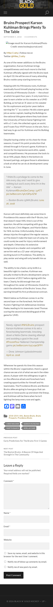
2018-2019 (14, 416)
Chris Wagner (12, 424)
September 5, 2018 (13, 37)
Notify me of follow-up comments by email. (27, 561)
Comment (9, 481)
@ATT (39, 190)
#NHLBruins (27, 325)
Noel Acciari (29, 428)
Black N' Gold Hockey (26, 601)
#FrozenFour (13, 342)
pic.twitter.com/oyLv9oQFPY (28, 345)
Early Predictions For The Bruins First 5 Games (25, 439)
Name (7, 513)
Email (7, 526)
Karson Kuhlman (32, 424)
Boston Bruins (29, 416)
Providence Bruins (25, 418)
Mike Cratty (12, 52)
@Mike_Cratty (18, 56)
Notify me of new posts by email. (22, 567)
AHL (21, 416)
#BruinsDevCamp (25, 190)
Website (8, 539)
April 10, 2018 (13, 355)
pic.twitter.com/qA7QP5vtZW (21, 194)
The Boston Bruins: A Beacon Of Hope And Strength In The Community (23, 452)
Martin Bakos (12, 428)
